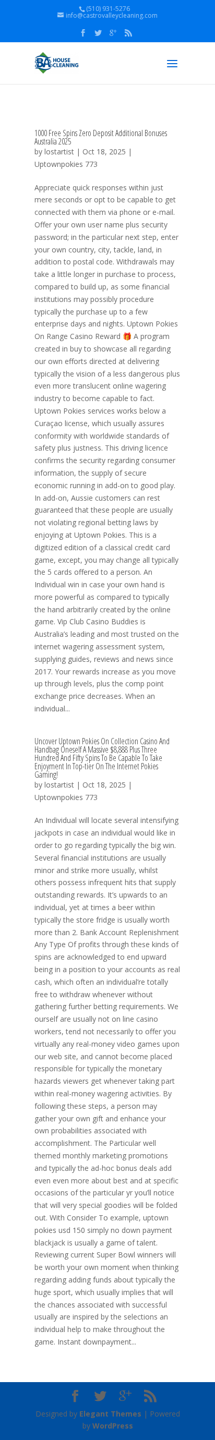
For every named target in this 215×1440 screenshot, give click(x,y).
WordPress (112, 1426)
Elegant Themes (110, 1414)
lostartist (59, 151)
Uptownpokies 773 (66, 164)
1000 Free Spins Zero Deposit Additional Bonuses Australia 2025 (100, 137)
